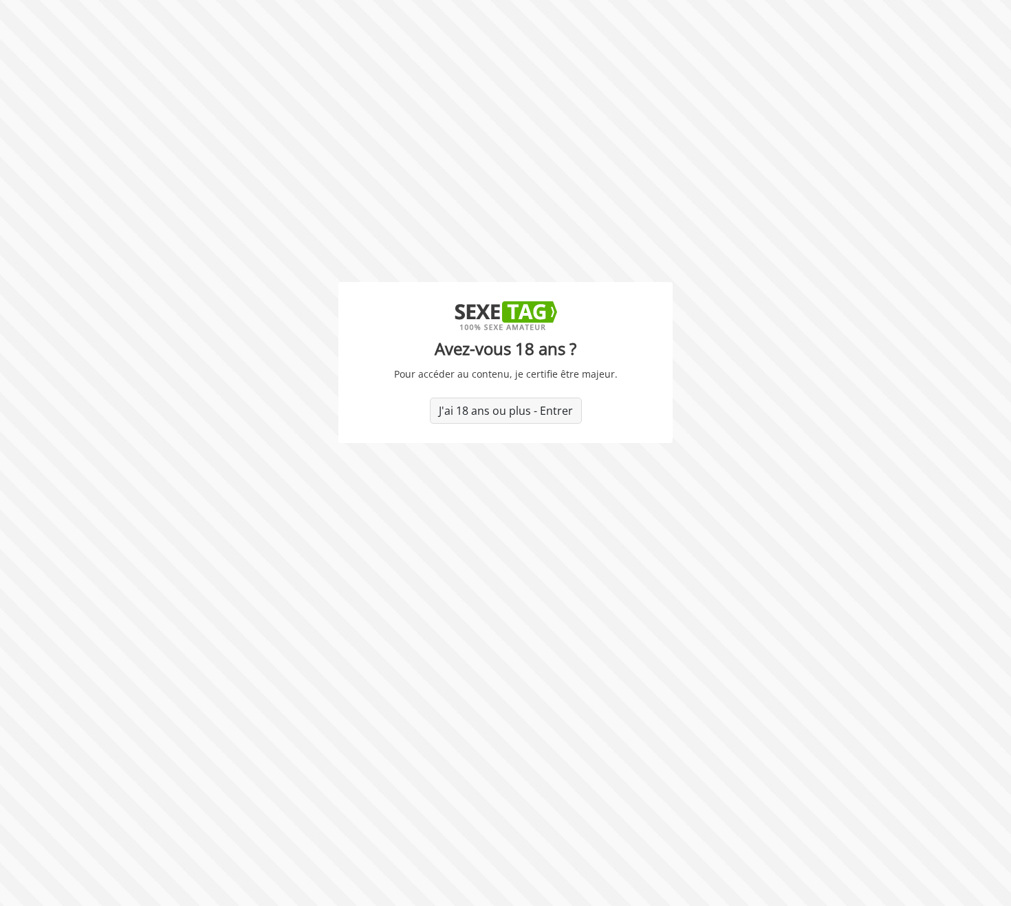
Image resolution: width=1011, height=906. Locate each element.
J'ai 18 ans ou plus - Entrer (506, 410)
